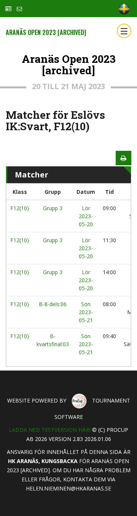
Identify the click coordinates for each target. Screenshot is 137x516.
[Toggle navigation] (124, 31)
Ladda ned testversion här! (50, 429)
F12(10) (19, 208)
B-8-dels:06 (53, 304)
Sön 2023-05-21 (86, 312)
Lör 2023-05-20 (86, 216)
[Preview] (123, 158)
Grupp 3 (52, 208)
